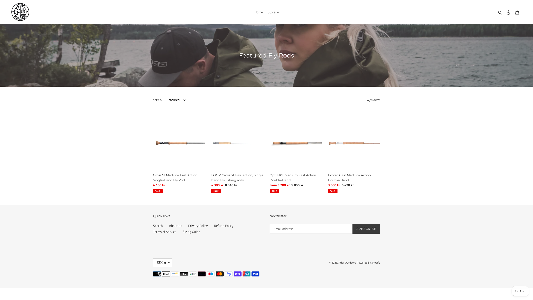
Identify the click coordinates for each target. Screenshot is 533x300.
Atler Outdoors (347, 262)
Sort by (157, 100)
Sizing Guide (191, 231)
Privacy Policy (198, 225)
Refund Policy (223, 225)
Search (158, 225)
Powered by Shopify (368, 262)
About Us (175, 225)
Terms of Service (164, 231)
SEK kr (161, 262)
